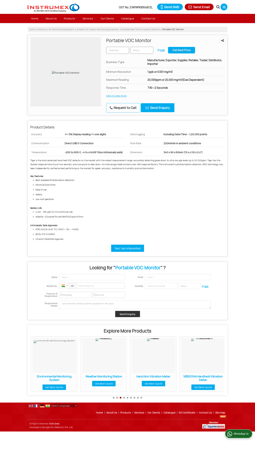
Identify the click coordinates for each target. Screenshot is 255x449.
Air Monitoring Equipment (61, 29)
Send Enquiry (160, 107)
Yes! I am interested (128, 248)
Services (88, 18)
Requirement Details (51, 304)
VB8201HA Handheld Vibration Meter (179, 378)
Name (54, 277)
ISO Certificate (187, 412)
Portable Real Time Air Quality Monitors (141, 29)
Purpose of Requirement (51, 295)
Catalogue (127, 18)
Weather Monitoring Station (80, 376)
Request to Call (125, 107)
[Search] (223, 6)
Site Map (220, 412)
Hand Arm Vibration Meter (130, 376)
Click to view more (116, 95)
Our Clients (107, 18)
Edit (162, 50)
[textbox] (141, 50)
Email (140, 277)
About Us (51, 18)
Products (69, 18)
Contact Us (148, 18)
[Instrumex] (53, 7)
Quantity (139, 286)
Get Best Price (181, 50)
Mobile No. (52, 286)
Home (34, 18)
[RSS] (223, 416)
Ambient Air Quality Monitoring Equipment (98, 29)
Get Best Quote (80, 383)
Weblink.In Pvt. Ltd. (63, 427)
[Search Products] (217, 7)
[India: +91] (64, 286)
